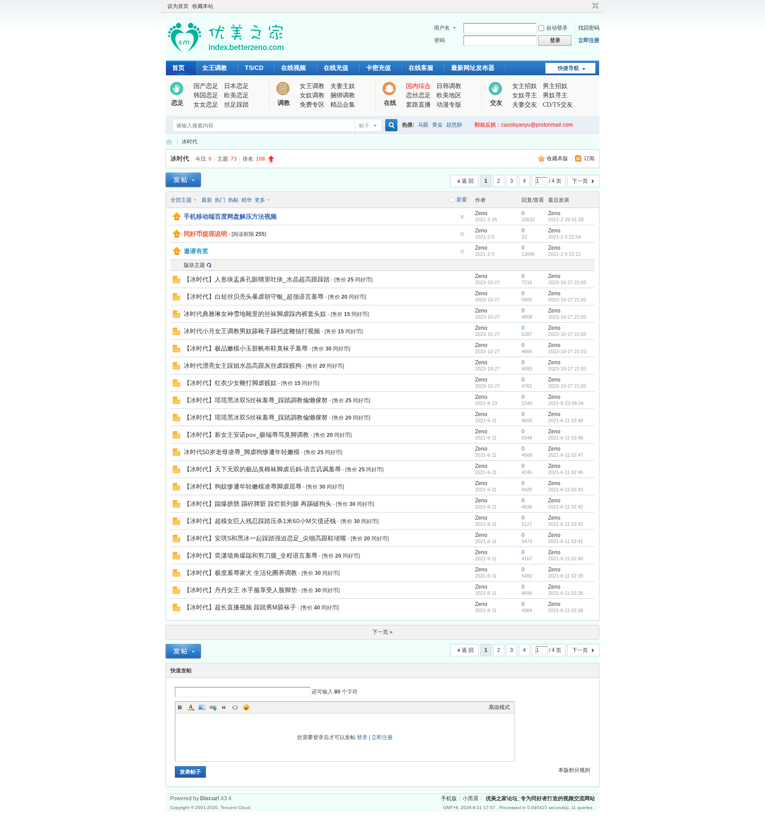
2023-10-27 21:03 (567, 282)
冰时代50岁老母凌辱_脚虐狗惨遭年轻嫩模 (242, 451)
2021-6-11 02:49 (565, 420)
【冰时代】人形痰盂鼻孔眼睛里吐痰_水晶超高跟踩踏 (257, 279)
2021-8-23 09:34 (565, 403)
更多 (260, 200)
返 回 (468, 181)
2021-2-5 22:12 (564, 254)
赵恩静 (454, 125)
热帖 (233, 200)
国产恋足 (205, 86)
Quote (224, 707)
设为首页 (178, 6)
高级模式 (499, 707)
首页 (178, 67)
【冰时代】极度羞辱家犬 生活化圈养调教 (240, 572)
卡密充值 (378, 67)
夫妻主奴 (342, 86)
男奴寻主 (555, 95)
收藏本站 (202, 6)
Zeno (481, 213)
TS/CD (254, 67)
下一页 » (382, 632)
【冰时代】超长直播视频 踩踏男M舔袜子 (240, 607)
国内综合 (418, 86)
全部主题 (181, 200)
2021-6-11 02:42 (565, 506)
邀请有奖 (196, 250)
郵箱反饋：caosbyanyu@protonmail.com (524, 125)
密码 (439, 40)
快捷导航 (568, 68)
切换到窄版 (594, 6)
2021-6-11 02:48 (565, 437)
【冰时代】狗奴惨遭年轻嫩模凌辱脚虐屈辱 (242, 486)
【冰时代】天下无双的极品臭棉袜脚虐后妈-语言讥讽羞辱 (262, 469)
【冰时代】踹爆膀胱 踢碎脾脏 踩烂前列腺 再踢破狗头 (258, 503)
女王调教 (214, 67)
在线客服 (421, 67)
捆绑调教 (342, 95)
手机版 (449, 798)
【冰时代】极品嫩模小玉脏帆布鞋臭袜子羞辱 (246, 348)
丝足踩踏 (236, 104)
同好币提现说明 (205, 233)
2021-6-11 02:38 (565, 593)
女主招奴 (524, 86)
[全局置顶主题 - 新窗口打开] (177, 219)
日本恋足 (236, 86)
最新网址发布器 (473, 67)
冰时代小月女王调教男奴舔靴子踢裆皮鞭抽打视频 (252, 331)
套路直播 (418, 104)
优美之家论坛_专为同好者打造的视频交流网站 (169, 141)
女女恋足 (205, 104)
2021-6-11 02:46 (565, 472)
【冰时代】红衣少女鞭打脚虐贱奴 (230, 382)
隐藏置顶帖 (462, 217)
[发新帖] (183, 180)
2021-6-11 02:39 (565, 575)
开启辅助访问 (587, 6)
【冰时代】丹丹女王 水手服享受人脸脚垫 (240, 590)
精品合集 (342, 104)
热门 (220, 200)
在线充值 (336, 67)
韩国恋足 (205, 95)
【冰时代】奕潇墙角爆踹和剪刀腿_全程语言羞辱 (250, 555)
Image (201, 707)
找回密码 (588, 28)
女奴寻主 (524, 95)
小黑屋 (471, 798)
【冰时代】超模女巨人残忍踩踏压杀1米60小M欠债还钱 (260, 520)
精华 (246, 200)
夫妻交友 (524, 104)
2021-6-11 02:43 (565, 489)
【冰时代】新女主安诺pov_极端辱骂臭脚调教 (246, 434)
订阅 (589, 158)
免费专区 (312, 104)
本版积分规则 (574, 770)
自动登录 (557, 28)
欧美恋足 (236, 95)
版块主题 (194, 265)
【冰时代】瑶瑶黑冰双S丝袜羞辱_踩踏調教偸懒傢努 (256, 400)
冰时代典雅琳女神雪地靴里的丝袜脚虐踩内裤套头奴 (255, 313)
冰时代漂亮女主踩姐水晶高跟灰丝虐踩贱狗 (242, 365)
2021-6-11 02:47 (565, 455)
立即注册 (588, 40)
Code (235, 707)
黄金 (437, 125)
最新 (206, 200)
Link (213, 707)
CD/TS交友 (558, 104)
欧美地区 (449, 95)
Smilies (246, 707)
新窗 (461, 200)
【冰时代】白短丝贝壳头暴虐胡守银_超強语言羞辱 (254, 296)
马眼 (423, 125)
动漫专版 (449, 104)
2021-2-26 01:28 (565, 219)
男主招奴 (555, 86)
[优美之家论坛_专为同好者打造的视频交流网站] (226, 55)
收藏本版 (558, 158)
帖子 (364, 126)
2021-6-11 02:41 (565, 541)
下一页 (580, 181)
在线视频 (293, 67)
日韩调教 (449, 86)
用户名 (442, 28)
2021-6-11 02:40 (565, 558)
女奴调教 (312, 95)
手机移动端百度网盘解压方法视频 (230, 216)
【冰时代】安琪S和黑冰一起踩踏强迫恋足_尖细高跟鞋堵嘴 (265, 538)
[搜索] (390, 125)
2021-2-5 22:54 (564, 236)
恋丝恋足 (418, 95)
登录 (362, 737)
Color (190, 707)
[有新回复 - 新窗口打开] (176, 281)
